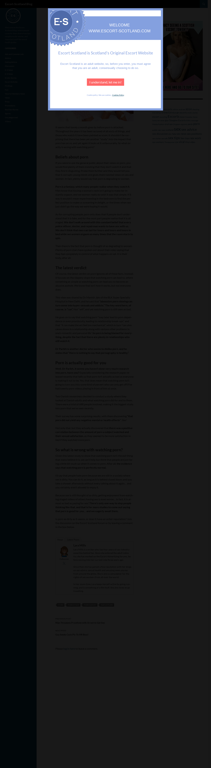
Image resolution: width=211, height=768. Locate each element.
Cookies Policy (118, 95)
